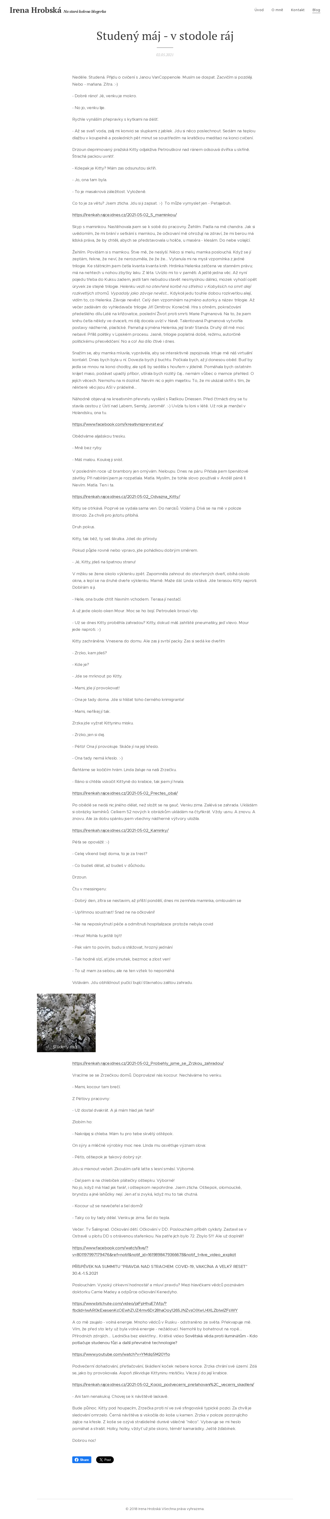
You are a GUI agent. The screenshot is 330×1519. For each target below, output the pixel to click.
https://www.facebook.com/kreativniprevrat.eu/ (118, 424)
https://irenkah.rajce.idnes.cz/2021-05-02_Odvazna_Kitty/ (126, 496)
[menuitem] (260, 10)
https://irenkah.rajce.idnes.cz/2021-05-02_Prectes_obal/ (125, 793)
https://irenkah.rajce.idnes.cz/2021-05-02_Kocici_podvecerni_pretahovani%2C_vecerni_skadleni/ (163, 1384)
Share (84, 1460)
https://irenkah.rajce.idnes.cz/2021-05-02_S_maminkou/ (124, 214)
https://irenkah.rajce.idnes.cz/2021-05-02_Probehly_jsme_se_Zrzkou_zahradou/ (148, 1063)
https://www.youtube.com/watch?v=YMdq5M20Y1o (121, 1354)
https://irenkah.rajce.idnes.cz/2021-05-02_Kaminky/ (120, 830)
